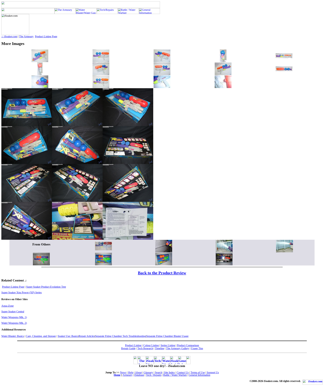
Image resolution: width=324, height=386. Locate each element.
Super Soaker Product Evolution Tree (46, 286)
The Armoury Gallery (177, 348)
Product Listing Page (46, 36)
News (123, 372)
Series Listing (168, 345)
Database (139, 375)
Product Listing (133, 345)
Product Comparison (188, 345)
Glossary (148, 372)
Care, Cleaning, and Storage (41, 336)
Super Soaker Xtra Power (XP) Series (21, 292)
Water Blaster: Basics (12, 336)
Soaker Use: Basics (68, 336)
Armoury (127, 375)
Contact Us (183, 372)
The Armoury (26, 36)
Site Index (169, 372)
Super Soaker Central (12, 311)
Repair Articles (87, 336)
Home (117, 375)
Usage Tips (197, 348)
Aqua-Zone (7, 305)
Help (130, 372)
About (138, 372)
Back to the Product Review (162, 273)
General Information (199, 375)
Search (158, 372)
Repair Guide (128, 348)
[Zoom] (39, 61)
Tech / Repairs (153, 375)
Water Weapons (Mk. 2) (14, 323)
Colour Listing (151, 345)
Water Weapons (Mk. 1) (14, 317)
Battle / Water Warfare (175, 375)
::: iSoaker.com (9, 36)
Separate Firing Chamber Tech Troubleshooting (120, 336)
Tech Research (145, 348)
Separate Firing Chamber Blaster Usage (167, 336)
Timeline (159, 348)
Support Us (213, 372)
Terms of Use (198, 372)
